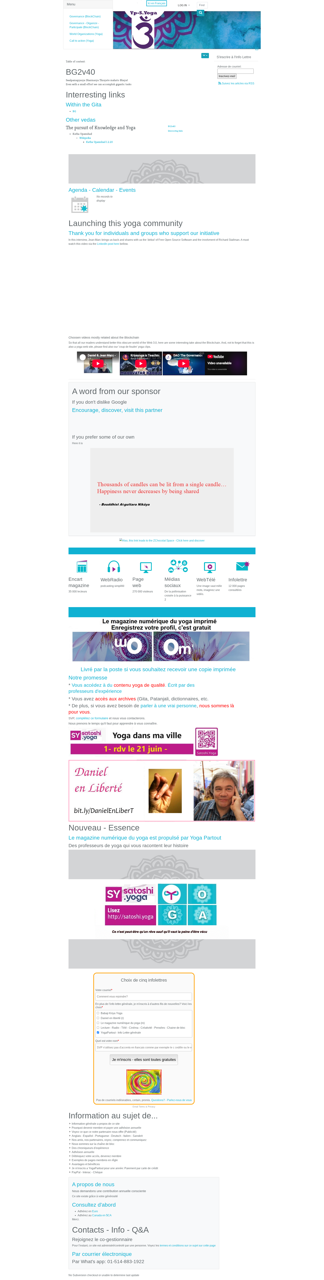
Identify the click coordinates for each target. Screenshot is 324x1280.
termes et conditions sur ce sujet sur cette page (188, 1245)
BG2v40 (172, 126)
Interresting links (175, 130)
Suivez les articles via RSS (238, 83)
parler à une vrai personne (169, 705)
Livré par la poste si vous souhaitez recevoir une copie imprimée (158, 669)
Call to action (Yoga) (82, 40)
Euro (95, 1211)
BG (74, 111)
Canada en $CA (102, 1215)
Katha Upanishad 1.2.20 (99, 142)
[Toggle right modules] (256, 49)
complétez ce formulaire (92, 718)
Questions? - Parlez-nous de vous (171, 1100)
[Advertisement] (162, 422)
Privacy (151, 1106)
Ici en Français (156, 3)
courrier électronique (107, 1254)
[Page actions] (205, 55)
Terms (142, 1106)
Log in (183, 5)
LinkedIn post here (108, 243)
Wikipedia (85, 138)
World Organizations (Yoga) (86, 34)
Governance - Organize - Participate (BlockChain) (84, 25)
